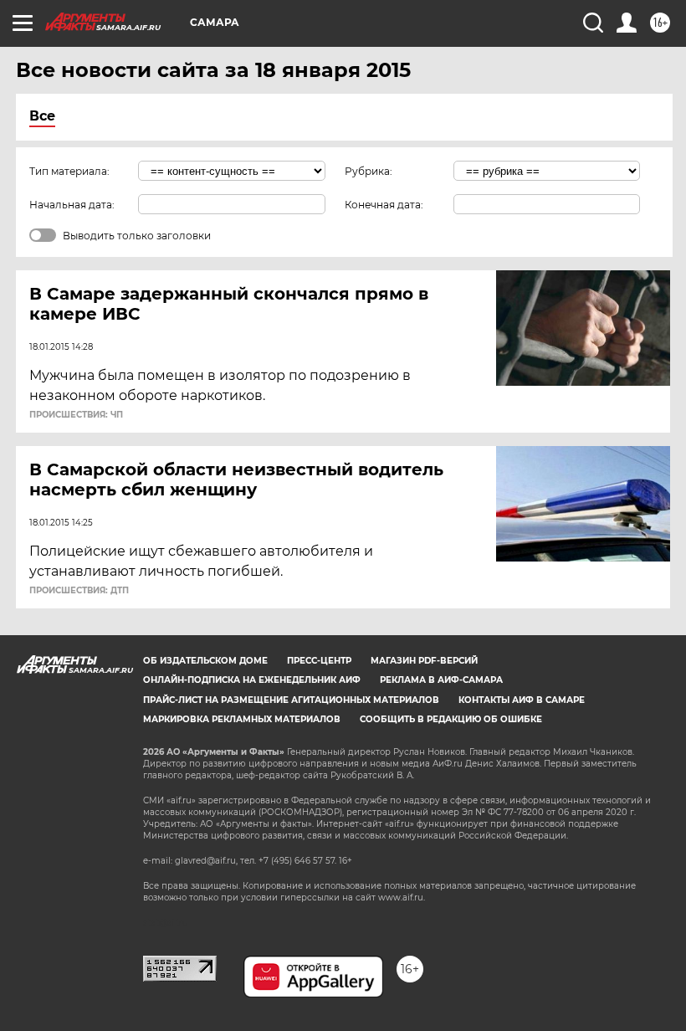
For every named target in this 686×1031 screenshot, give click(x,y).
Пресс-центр (319, 660)
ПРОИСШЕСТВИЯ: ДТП (79, 591)
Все (42, 116)
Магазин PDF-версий (424, 660)
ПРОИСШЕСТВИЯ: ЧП (76, 415)
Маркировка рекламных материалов (241, 719)
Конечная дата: (384, 204)
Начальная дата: (72, 204)
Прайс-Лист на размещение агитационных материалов (291, 700)
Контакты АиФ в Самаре (521, 700)
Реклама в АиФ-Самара (441, 680)
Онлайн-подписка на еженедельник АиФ (252, 680)
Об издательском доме (205, 660)
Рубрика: (368, 171)
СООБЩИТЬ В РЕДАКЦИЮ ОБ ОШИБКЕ (451, 719)
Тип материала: (69, 171)
